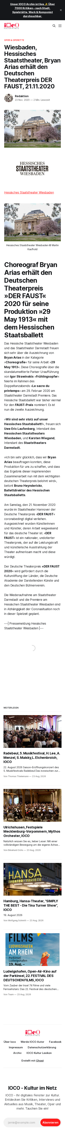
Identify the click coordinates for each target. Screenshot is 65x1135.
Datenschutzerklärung (42, 1047)
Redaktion (21, 96)
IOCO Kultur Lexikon (39, 1053)
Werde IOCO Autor (32, 1041)
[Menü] (60, 26)
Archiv (17, 1053)
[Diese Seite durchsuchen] (54, 26)
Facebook (55, 1041)
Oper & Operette (14, 40)
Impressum (16, 1047)
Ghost (40, 1060)
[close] (61, 10)
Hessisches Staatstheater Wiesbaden (29, 192)
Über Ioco (10, 1041)
